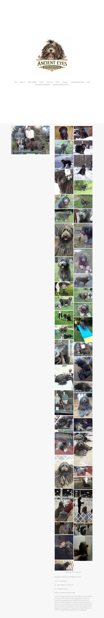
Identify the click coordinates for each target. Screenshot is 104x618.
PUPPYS (57, 82)
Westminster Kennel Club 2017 (61, 84)
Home (15, 82)
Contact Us (50, 82)
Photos (42, 82)
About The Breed (32, 82)
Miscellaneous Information (42, 84)
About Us (22, 82)
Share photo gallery (74, 572)
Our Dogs (65, 82)
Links (88, 82)
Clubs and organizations (77, 82)
